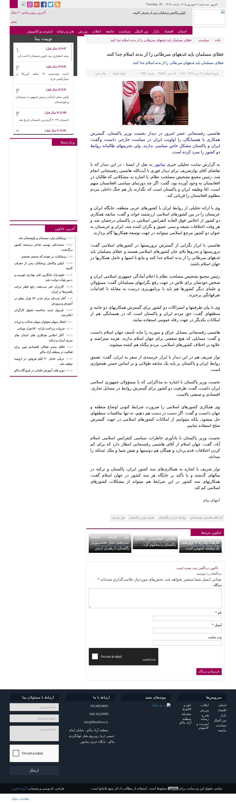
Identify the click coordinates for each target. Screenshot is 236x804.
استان (182, 31)
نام (218, 613)
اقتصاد (168, 31)
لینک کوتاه (118, 73)
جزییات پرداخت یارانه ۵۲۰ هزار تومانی (45, 328)
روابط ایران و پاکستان (172, 517)
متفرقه (186, 714)
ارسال (34, 770)
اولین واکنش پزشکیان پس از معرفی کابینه (159, 13)
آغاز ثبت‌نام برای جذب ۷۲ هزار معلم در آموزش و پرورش (43, 301)
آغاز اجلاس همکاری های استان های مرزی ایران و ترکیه (43, 337)
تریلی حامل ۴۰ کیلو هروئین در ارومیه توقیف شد (43, 361)
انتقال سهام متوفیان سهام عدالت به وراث (43, 321)
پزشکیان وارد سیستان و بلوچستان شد (46, 238)
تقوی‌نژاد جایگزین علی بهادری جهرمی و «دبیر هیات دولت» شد (43, 277)
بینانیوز (173, 788)
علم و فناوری (186, 707)
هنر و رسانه (65, 31)
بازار (156, 31)
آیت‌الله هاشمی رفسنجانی (206, 517)
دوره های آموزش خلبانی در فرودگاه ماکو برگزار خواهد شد (43, 373)
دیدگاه (218, 585)
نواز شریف (118, 517)
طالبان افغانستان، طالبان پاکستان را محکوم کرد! (155, 541)
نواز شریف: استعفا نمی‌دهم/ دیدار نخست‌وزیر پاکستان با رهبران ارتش (110, 542)
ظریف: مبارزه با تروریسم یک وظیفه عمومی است (200, 545)
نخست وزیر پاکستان (141, 517)
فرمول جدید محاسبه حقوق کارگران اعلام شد (43, 312)
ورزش (82, 31)
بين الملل (141, 31)
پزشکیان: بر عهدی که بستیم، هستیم (47, 256)
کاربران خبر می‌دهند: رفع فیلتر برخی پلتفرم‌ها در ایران (43, 289)
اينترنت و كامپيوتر (39, 31)
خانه (218, 40)
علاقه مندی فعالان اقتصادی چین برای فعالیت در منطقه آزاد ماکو (43, 349)
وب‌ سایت (215, 637)
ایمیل (217, 625)
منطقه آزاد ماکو (185, 720)
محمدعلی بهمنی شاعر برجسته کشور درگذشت (43, 247)
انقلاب (96, 31)
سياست (124, 31)
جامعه (110, 31)
